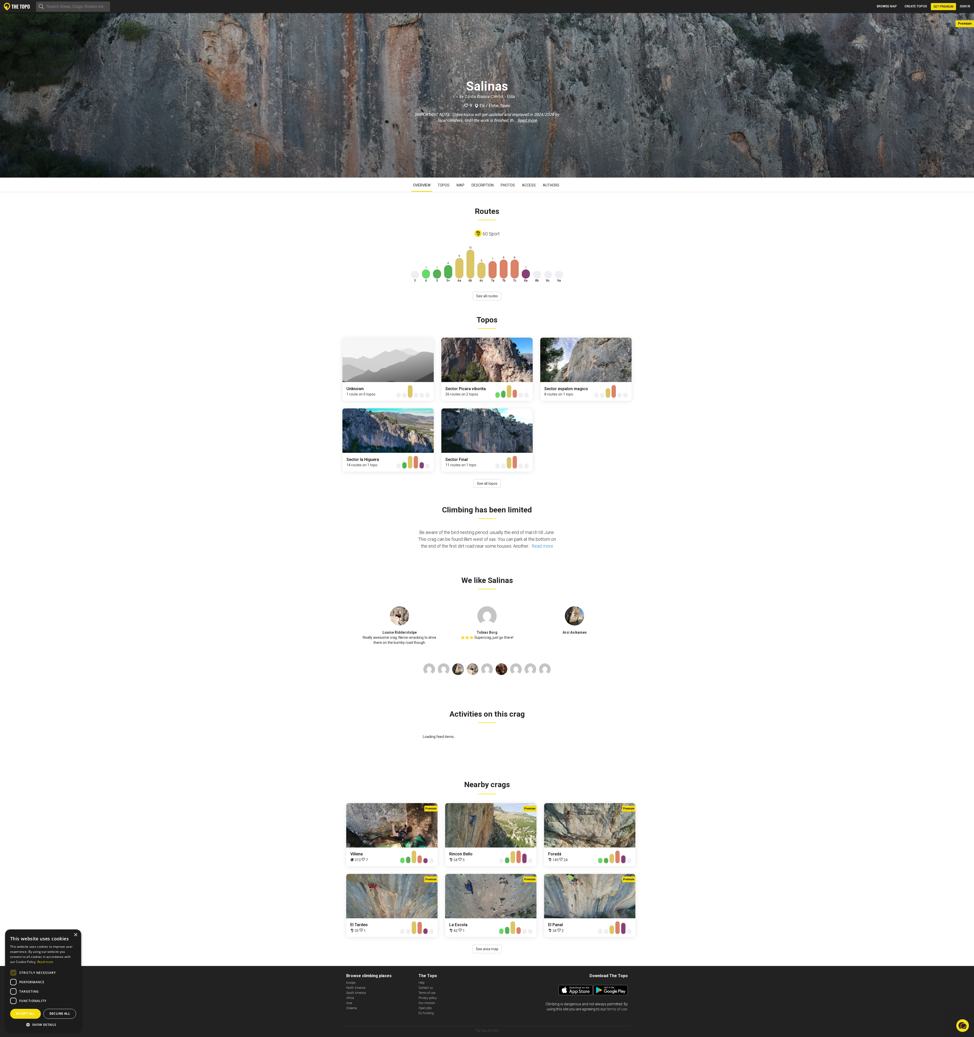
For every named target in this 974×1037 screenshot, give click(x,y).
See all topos (487, 483)
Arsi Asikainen (575, 632)
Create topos (916, 6)
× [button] (75, 935)
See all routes (487, 296)
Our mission (427, 1003)
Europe (350, 982)
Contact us (426, 988)
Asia (349, 1003)
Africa (350, 998)
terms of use (617, 1009)
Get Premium (943, 6)
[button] (43, 1024)
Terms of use (427, 993)
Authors (551, 185)
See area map (487, 949)
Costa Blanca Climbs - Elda (490, 96)
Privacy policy (428, 998)
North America (356, 988)
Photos (508, 185)
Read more (527, 120)
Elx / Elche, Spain (495, 106)
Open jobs (425, 1008)
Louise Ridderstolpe (399, 632)
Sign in (965, 6)
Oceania (351, 1008)
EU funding (426, 1013)
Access (529, 185)
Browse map (887, 6)
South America (356, 993)
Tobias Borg (487, 632)
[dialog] (43, 980)
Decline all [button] (59, 1013)
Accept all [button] (25, 1013)
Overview (421, 185)
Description (483, 185)
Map (460, 185)
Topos (443, 185)
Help (422, 982)
